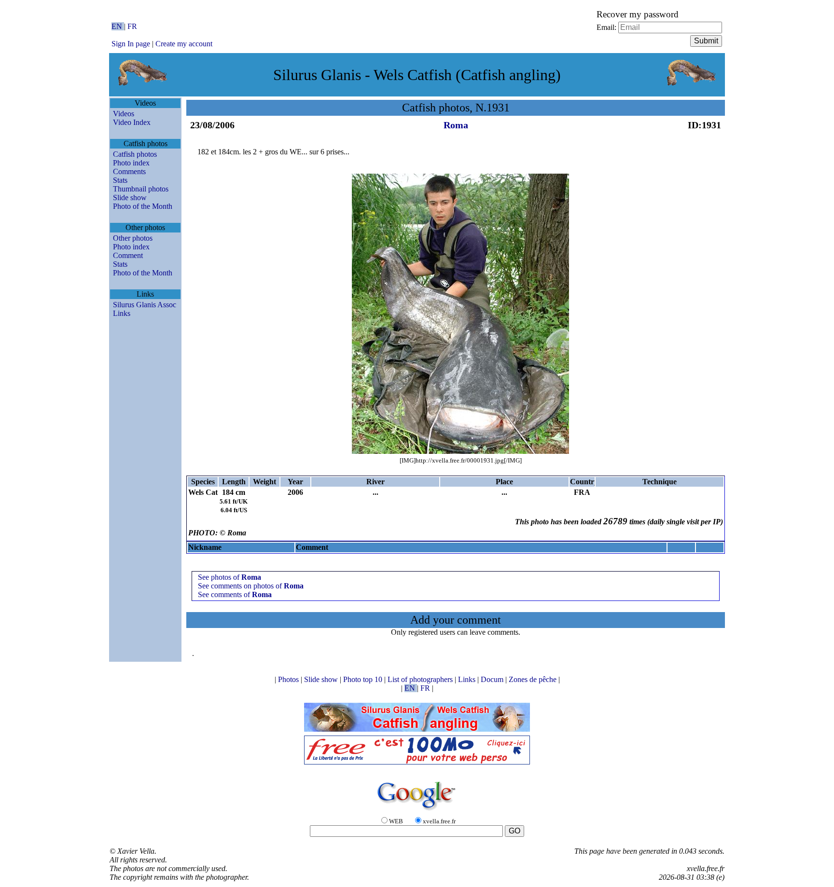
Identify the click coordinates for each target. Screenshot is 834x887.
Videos (123, 113)
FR (132, 26)
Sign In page (130, 44)
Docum (493, 679)
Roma (456, 125)
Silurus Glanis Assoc (144, 304)
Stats (120, 180)
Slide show (130, 197)
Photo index (131, 163)
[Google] (417, 811)
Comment (128, 255)
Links (121, 313)
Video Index (132, 122)
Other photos (133, 238)
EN (117, 26)
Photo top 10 (363, 679)
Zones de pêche (533, 679)
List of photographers (421, 679)
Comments (129, 171)
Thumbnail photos (140, 189)
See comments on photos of (251, 586)
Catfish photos (135, 154)
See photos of (229, 577)
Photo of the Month (142, 206)
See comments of (235, 594)
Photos (289, 679)
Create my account (183, 44)
